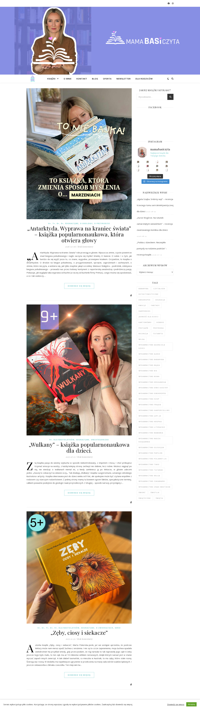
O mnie (68, 78)
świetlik (155, 492)
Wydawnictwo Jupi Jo (150, 416)
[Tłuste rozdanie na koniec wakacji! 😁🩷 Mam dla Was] (138, 162)
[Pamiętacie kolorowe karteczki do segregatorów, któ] (157, 162)
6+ (49, 223)
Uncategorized (100, 440)
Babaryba (143, 289)
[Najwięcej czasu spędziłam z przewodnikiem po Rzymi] (157, 166)
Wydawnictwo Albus (149, 354)
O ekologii (86, 223)
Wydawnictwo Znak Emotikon (154, 487)
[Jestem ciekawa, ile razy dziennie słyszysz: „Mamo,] (167, 170)
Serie (118, 628)
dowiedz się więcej (79, 286)
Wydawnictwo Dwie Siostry (153, 388)
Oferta (107, 78)
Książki (51, 78)
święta (159, 498)
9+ (62, 223)
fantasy (155, 305)
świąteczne (145, 498)
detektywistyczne (149, 294)
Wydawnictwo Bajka (149, 365)
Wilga (142, 339)
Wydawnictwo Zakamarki (152, 481)
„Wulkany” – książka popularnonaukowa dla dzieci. (79, 447)
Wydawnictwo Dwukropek (152, 393)
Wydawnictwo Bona (149, 376)
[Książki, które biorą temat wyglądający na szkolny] (138, 170)
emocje (142, 305)
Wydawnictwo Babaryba (151, 359)
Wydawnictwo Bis (148, 371)
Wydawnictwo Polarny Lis (153, 459)
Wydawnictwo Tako (149, 464)
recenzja (143, 334)
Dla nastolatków (64, 440)
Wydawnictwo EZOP (149, 399)
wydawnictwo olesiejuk (151, 447)
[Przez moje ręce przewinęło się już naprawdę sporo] (148, 170)
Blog (95, 78)
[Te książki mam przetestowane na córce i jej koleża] (138, 166)
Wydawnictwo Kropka (150, 422)
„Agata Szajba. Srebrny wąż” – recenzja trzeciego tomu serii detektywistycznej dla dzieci (155, 205)
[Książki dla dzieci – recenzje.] (33, 78)
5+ (39, 628)
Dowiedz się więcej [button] (175, 704)
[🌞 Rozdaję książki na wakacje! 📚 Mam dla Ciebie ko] (157, 170)
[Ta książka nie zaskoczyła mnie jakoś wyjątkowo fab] (148, 166)
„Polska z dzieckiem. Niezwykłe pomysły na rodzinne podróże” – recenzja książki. (152, 248)
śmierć (142, 492)
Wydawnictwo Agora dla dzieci (152, 346)
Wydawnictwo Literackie (152, 427)
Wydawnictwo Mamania (151, 433)
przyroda (158, 328)
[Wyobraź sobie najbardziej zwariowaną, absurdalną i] (167, 162)
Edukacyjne (72, 223)
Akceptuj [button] (191, 704)
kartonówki (145, 322)
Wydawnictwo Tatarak (151, 470)
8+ (58, 223)
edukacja (160, 300)
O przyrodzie (102, 223)
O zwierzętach (104, 628)
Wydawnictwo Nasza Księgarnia (150, 440)
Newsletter (123, 78)
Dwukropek (144, 300)
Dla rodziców (144, 78)
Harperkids (144, 311)
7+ (54, 223)
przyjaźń (143, 328)
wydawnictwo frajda (150, 405)
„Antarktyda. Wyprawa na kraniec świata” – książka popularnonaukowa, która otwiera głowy (79, 234)
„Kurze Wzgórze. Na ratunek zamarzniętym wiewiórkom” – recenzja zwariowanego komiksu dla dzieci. (155, 223)
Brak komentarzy (85, 246)
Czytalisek (159, 289)
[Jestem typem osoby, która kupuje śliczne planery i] (167, 166)
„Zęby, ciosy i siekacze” (79, 632)
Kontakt (81, 78)
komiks (160, 322)
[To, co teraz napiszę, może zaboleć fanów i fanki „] (148, 162)
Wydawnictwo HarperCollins (154, 410)
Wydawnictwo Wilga (149, 476)
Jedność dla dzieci (149, 317)
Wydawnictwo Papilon (150, 453)
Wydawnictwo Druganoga (152, 382)
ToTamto (158, 334)
